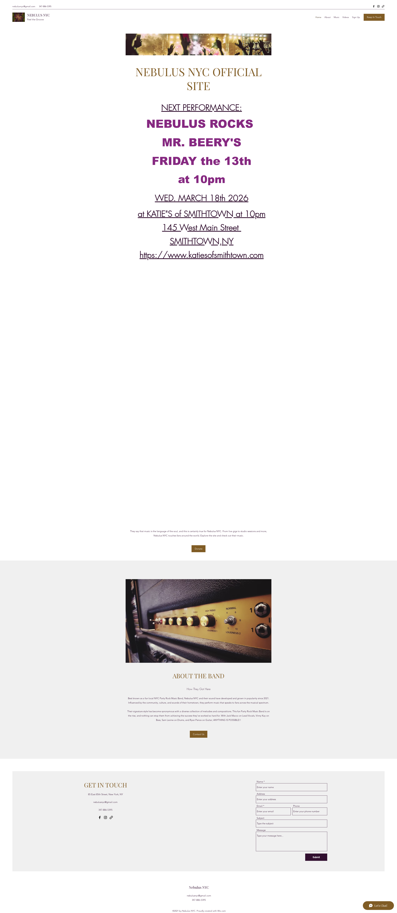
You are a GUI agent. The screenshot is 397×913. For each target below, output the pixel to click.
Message (261, 830)
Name (260, 781)
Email (260, 806)
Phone (296, 806)
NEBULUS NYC (38, 15)
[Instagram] (378, 6)
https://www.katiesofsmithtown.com (202, 254)
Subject (260, 818)
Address (261, 794)
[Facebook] (373, 6)
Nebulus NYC (199, 887)
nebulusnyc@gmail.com (23, 6)
